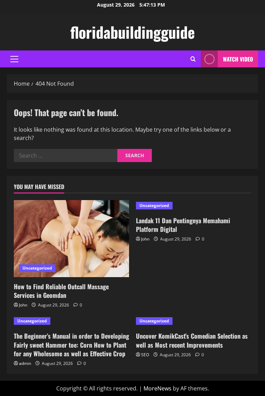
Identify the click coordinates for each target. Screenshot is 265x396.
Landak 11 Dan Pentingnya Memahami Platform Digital (183, 225)
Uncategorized (37, 268)
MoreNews (157, 388)
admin (25, 363)
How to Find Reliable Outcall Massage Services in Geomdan (61, 291)
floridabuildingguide (132, 32)
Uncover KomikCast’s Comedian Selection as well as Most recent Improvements (192, 340)
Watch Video (238, 59)
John (23, 305)
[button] (14, 59)
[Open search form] (193, 59)
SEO (145, 355)
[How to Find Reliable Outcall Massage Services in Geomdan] (71, 238)
